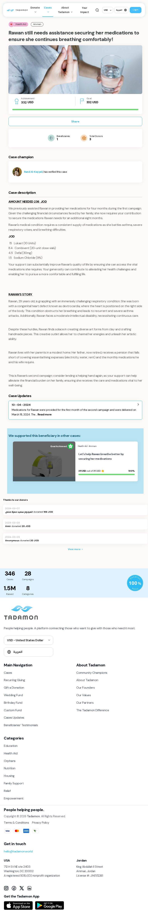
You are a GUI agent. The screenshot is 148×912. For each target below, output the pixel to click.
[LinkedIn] (29, 888)
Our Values (83, 695)
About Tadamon (64, 10)
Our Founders (85, 688)
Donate (35, 7)
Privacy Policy (40, 823)
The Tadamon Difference (92, 710)
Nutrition (9, 768)
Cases (48, 7)
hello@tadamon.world (18, 851)
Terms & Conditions (16, 823)
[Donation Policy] (135, 583)
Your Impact (84, 10)
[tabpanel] (75, 69)
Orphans (10, 761)
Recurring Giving (14, 680)
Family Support (14, 783)
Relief (7, 791)
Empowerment (14, 798)
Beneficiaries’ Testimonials (21, 725)
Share (75, 121)
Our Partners (84, 703)
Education (11, 746)
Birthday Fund (13, 703)
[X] (21, 888)
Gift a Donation (14, 688)
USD (106, 10)
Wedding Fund (13, 695)
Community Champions (91, 673)
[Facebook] (14, 888)
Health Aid (10, 753)
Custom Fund (13, 710)
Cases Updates (14, 718)
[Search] (97, 10)
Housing (9, 776)
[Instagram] (6, 888)
